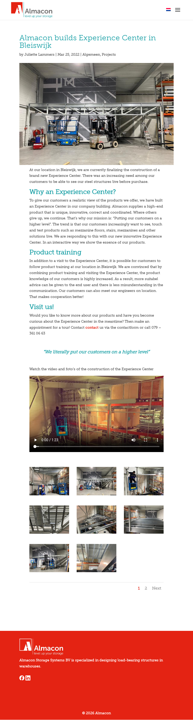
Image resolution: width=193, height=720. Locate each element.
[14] (144, 533)
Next (156, 588)
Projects (109, 54)
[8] (97, 533)
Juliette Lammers (39, 54)
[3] (49, 495)
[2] (97, 495)
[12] (97, 572)
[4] (49, 572)
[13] (144, 495)
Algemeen (91, 54)
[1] (49, 533)
